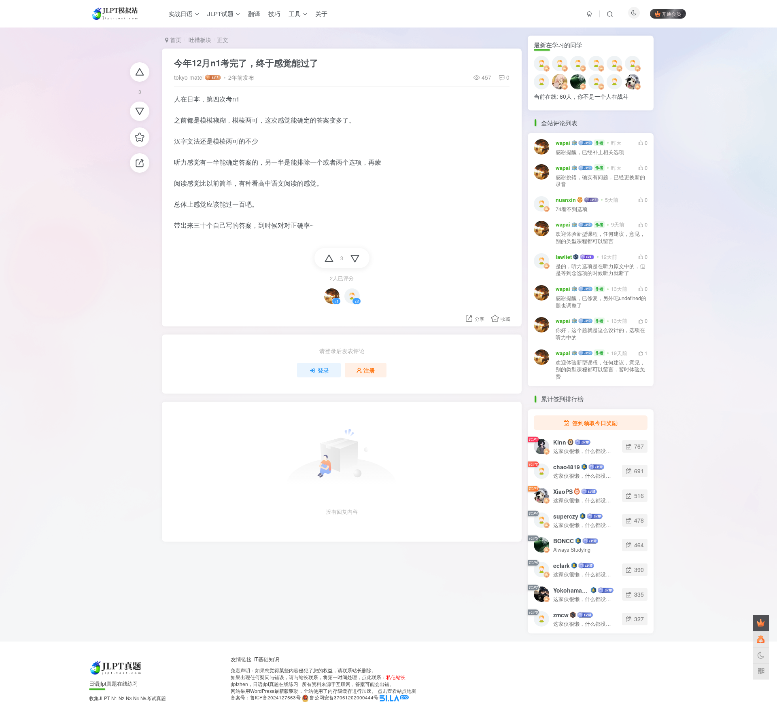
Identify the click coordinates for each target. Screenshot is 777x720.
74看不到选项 (572, 209)
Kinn (559, 442)
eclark (561, 565)
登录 (323, 370)
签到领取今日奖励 (594, 423)
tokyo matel (189, 77)
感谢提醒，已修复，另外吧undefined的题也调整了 (601, 302)
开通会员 (671, 13)
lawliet (564, 256)
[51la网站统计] (394, 697)
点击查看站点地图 (397, 691)
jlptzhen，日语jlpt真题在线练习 (264, 684)
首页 (174, 40)
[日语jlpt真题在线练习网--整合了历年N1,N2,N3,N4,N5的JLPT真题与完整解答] (116, 667)
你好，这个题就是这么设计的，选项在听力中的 (600, 334)
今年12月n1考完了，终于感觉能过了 (246, 62)
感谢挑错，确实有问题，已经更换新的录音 (600, 181)
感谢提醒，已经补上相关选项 (590, 152)
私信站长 (395, 677)
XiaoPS (563, 491)
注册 (369, 370)
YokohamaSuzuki (571, 590)
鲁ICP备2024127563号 (275, 697)
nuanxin (566, 199)
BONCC (563, 541)
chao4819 (566, 467)
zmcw (561, 615)
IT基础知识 (266, 659)
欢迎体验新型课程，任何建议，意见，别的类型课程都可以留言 (600, 238)
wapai (563, 142)
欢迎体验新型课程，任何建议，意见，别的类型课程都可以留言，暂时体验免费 (600, 369)
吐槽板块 (199, 40)
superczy (565, 516)
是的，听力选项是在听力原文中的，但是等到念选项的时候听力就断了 (600, 270)
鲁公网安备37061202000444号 (344, 697)
